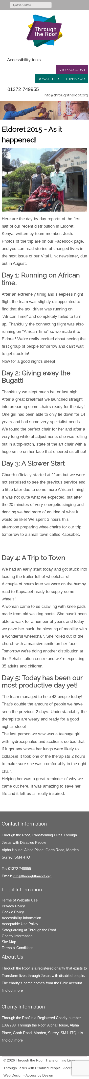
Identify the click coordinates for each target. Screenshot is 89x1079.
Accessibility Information (21, 918)
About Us (12, 957)
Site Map (9, 942)
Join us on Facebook (70, 5)
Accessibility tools (24, 59)
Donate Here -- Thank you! (62, 79)
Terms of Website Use (20, 900)
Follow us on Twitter (63, 5)
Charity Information (17, 936)
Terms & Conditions (17, 948)
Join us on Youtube (84, 5)
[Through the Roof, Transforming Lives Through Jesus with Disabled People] (44, 30)
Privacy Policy (13, 906)
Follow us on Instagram (77, 5)
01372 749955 (23, 89)
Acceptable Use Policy (20, 924)
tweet (14, 804)
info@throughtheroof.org (66, 95)
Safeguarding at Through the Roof (29, 930)
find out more (12, 990)
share (7, 804)
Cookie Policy (13, 912)
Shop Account (72, 70)
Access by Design (39, 1075)
